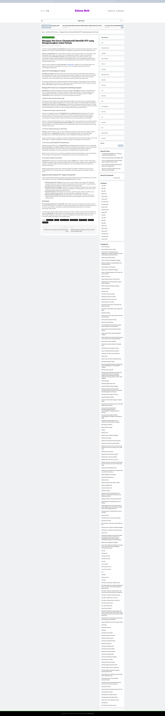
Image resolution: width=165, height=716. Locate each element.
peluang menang (64, 220)
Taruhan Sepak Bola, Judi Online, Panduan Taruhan (112, 622)
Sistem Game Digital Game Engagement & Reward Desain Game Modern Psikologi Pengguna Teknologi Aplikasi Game (112, 547)
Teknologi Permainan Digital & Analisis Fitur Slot (111, 689)
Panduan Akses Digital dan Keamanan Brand (110, 440)
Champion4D (50, 220)
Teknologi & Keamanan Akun (107, 646)
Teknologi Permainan (106, 686)
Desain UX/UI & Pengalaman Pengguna (109, 269)
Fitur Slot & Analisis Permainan (108, 294)
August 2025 (104, 212)
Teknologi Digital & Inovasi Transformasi (110, 667)
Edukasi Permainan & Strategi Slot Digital (110, 286)
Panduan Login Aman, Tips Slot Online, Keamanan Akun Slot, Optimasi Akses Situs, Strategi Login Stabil (112, 464)
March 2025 (103, 225)
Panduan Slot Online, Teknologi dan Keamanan (111, 498)
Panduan (103, 430)
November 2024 (104, 236)
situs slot (103, 85)
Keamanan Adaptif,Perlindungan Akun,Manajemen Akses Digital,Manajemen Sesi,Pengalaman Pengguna (112, 366)
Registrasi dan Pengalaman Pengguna (109, 542)
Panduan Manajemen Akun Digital (108, 474)
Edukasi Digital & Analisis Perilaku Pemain (110, 279)
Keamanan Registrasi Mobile (107, 397)
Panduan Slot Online (105, 490)
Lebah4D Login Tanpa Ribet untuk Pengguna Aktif (112, 157)
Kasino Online (104, 356)
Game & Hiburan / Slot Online (107, 302)
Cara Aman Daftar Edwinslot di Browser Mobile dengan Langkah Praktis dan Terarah (55, 25)
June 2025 (103, 217)
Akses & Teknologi (105, 246)
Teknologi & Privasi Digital (107, 659)
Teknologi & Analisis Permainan (108, 635)
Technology (103, 624)
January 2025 (104, 231)
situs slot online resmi (106, 569)
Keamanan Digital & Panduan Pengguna (109, 386)
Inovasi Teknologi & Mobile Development (110, 350)
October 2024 (104, 239)
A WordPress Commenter (107, 178)
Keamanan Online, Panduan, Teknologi (109, 394)
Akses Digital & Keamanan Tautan (108, 249)
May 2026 (103, 188)
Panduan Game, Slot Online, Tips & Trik (109, 459)
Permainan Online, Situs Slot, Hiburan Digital (110, 518)
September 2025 (104, 209)
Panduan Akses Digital (106, 438)
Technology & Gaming (106, 627)
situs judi (103, 550)
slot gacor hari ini (105, 48)
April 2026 (103, 191)
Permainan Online (105, 515)
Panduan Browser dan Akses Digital (109, 457)
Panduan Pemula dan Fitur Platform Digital (110, 482)
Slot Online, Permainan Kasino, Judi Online (110, 600)
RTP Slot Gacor (82, 220)
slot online (45, 222)
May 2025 (103, 220)
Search (102, 143)
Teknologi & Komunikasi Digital (108, 651)
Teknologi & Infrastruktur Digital (108, 640)
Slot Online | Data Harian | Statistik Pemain (110, 582)
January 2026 (104, 199)
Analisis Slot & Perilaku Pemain (108, 257)
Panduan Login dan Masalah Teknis (109, 467)
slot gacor (103, 53)
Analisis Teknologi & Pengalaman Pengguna (110, 260)
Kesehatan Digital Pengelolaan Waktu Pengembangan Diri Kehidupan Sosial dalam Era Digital (111, 416)
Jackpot (57, 220)
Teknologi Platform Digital (107, 692)
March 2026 (103, 193)
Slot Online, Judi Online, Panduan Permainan (110, 595)
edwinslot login (104, 291)
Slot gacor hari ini (105, 74)
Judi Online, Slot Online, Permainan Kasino (110, 353)
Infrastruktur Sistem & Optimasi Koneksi (110, 348)
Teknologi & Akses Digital (107, 632)
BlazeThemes (91, 713)
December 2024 (104, 233)
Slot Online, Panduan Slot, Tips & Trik (109, 597)
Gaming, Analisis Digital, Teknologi (108, 319)
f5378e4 (45, 45)
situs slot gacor (104, 58)
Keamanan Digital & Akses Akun (108, 383)
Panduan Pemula (105, 480)
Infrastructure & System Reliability (108, 341)
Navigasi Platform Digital (106, 427)
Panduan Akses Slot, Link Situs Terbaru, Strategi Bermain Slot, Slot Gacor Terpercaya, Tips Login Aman (111, 447)
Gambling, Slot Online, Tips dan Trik (109, 299)
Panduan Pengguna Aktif (106, 485)
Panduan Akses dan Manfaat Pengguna (109, 435)
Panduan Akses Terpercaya (107, 451)
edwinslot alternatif (105, 288)
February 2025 (104, 228)
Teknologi (103, 630)
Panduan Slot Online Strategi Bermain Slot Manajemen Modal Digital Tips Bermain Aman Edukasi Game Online (111, 495)
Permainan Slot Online (106, 520)
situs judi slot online (105, 558)
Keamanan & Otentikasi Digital (107, 361)
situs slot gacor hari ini (106, 566)
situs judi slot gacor (105, 556)
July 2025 (103, 215)
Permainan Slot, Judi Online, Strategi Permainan (111, 530)
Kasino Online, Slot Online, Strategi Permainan (111, 358)
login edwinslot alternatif (106, 424)
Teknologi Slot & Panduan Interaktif (109, 694)
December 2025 (104, 201)
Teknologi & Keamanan (106, 643)
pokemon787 (104, 532)
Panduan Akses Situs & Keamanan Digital (110, 443)
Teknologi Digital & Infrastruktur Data (109, 664)
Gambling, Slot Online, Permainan (108, 296)
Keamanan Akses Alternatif (107, 369)
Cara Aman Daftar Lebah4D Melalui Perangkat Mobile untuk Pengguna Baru (99, 1)
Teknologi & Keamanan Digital (107, 648)
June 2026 (103, 185)
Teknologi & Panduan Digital (107, 654)
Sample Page (81, 20)
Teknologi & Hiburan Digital (107, 638)
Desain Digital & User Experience (108, 267)
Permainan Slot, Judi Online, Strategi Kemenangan (112, 527)
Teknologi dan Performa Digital (108, 662)
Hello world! (117, 178)
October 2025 (104, 207)
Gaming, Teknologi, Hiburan (107, 322)
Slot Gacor (90, 220)
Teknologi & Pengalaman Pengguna (109, 656)
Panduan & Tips (104, 432)
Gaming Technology (105, 312)
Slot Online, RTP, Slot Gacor (48, 37)
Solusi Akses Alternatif (106, 608)
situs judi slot (104, 553)
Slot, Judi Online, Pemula (106, 605)
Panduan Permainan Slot (106, 488)
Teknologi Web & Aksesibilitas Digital (109, 697)
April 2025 (103, 223)
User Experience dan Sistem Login (108, 705)
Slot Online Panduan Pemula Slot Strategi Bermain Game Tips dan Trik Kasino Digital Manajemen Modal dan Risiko (112, 587)
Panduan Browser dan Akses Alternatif (109, 454)
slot (102, 42)
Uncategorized (104, 702)
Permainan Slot (73, 220)
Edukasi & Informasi (105, 276)
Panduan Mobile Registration (107, 477)
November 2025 (104, 204)
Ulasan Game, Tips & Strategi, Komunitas (110, 700)
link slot (103, 64)
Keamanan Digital (105, 380)
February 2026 (104, 196)
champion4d (70, 64)
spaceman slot (104, 133)
